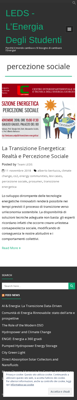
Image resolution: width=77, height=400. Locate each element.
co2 (15, 176)
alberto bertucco (49, 170)
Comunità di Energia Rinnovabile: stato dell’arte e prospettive (38, 316)
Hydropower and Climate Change (26, 332)
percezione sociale (14, 181)
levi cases (55, 176)
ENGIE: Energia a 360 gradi (22, 339)
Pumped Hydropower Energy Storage (29, 346)
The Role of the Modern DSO (22, 325)
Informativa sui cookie (22, 384)
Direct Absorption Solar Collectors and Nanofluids (30, 362)
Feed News (12, 295)
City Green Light (13, 352)
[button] (74, 3)
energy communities (33, 176)
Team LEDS (25, 164)
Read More (10, 248)
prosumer (35, 181)
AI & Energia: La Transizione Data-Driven (32, 306)
